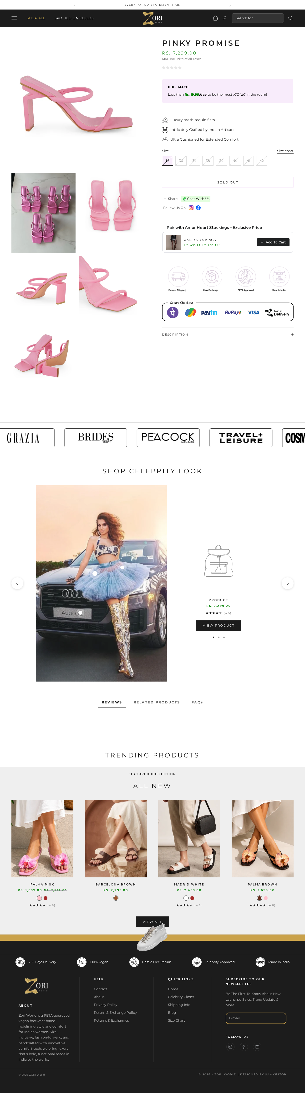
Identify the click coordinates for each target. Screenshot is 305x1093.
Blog (172, 1012)
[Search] (291, 18)
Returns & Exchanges (111, 1020)
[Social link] (230, 1047)
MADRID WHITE (189, 884)
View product (218, 625)
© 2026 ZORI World (32, 1074)
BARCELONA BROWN (116, 884)
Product (218, 600)
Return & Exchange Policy (115, 1012)
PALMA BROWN (262, 884)
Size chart (285, 151)
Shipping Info (179, 1005)
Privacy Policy (105, 1005)
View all (153, 922)
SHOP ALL (36, 18)
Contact (100, 989)
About (99, 997)
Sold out (227, 182)
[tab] (112, 703)
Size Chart (176, 1020)
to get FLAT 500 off (152, 4)
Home (173, 989)
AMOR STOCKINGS (200, 240)
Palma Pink (42, 884)
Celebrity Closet (181, 997)
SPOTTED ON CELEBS (74, 18)
